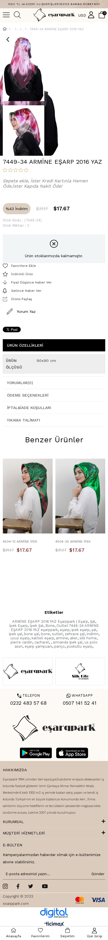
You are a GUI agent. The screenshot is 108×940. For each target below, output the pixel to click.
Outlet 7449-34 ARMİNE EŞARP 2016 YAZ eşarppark (55, 628)
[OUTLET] (15, 29)
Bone (50, 626)
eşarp (65, 630)
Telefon (28, 695)
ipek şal (15, 634)
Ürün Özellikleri (25, 345)
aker (74, 638)
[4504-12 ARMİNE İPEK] (28, 496)
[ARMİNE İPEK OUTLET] (25, 29)
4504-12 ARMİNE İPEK (20, 541)
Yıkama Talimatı (23, 420)
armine (62, 638)
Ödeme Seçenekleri (27, 395)
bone (45, 634)
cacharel (41, 642)
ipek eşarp (80, 630)
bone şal (31, 634)
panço (59, 646)
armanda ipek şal (68, 642)
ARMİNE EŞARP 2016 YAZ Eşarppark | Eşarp (50, 621)
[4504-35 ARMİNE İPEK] (80, 496)
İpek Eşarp (18, 626)
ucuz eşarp (20, 638)
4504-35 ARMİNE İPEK (73, 541)
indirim (93, 634)
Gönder (96, 874)
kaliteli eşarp (43, 638)
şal (93, 630)
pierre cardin (21, 642)
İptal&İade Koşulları (29, 407)
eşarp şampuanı (38, 646)
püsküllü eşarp (79, 646)
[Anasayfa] (9, 29)
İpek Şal (36, 626)
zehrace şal (75, 634)
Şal (92, 621)
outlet (57, 634)
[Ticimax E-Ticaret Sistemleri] (54, 925)
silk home (88, 638)
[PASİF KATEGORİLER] (20, 29)
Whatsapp (79, 695)
